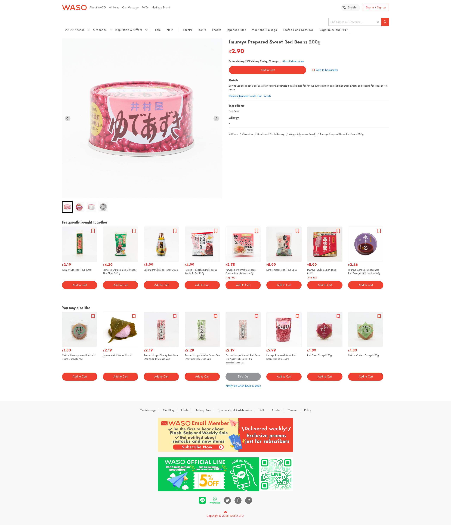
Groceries (247, 134)
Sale (158, 30)
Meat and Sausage (264, 30)
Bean (259, 96)
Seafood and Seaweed (298, 30)
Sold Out (243, 377)
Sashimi (188, 30)
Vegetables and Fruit (333, 30)
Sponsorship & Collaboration (235, 410)
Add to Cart (268, 70)
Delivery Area (203, 410)
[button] (67, 207)
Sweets (267, 96)
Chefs (184, 410)
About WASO (97, 7)
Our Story (168, 410)
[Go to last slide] (67, 118)
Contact (276, 410)
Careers (292, 410)
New (169, 30)
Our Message (130, 7)
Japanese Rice (236, 30)
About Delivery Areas (293, 61)
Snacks (216, 30)
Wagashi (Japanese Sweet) (242, 96)
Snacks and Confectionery (270, 134)
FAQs (145, 7)
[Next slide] (216, 118)
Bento (202, 30)
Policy (307, 410)
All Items (114, 7)
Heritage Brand (161, 7)
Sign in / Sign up (376, 7)
